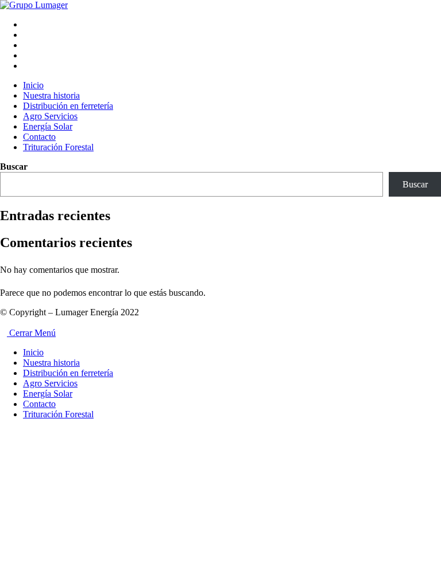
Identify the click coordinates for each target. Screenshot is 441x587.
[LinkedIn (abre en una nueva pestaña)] (26, 45)
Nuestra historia (51, 362)
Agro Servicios (50, 383)
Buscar (14, 166)
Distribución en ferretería (68, 373)
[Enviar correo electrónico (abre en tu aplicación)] (26, 66)
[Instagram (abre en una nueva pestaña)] (26, 35)
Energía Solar (47, 393)
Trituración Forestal (58, 414)
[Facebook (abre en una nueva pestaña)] (26, 24)
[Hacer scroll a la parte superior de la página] (3, 322)
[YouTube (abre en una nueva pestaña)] (26, 55)
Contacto (39, 404)
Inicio (33, 352)
